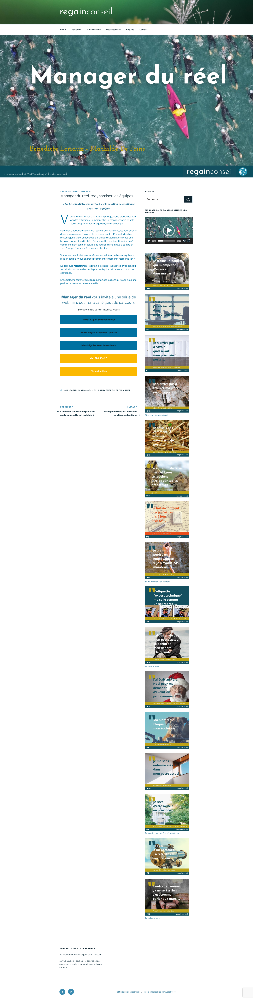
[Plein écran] (188, 240)
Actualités (76, 29)
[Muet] (184, 240)
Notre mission (94, 29)
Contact (143, 29)
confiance (84, 390)
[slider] (166, 241)
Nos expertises (113, 29)
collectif (70, 390)
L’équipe (130, 29)
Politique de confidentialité (128, 991)
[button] (169, 230)
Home (63, 29)
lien (94, 390)
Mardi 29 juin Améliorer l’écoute (99, 332)
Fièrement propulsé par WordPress (159, 991)
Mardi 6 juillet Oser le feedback (98, 345)
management (105, 390)
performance (122, 390)
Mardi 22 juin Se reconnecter (98, 319)
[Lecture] (148, 240)
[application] (169, 230)
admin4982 (84, 192)
